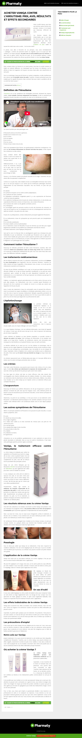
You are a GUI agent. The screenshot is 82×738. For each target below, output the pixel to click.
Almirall (12, 467)
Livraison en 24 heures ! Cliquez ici (46, 735)
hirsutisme (7, 93)
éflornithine (9, 468)
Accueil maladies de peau (52, 3)
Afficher (18, 85)
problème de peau (38, 44)
